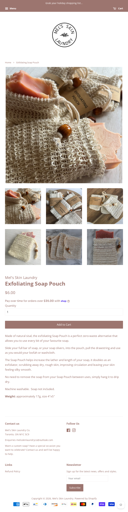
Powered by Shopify (86, 498)
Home (8, 62)
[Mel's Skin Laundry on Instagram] (74, 430)
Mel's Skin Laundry (62, 498)
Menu (12, 8)
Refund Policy (12, 471)
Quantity (10, 305)
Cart (120, 8)
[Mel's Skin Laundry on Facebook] (68, 430)
